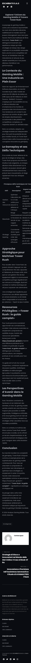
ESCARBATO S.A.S (10, 3)
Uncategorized (7, 524)
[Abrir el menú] (27, 3)
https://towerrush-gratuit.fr (12, 341)
